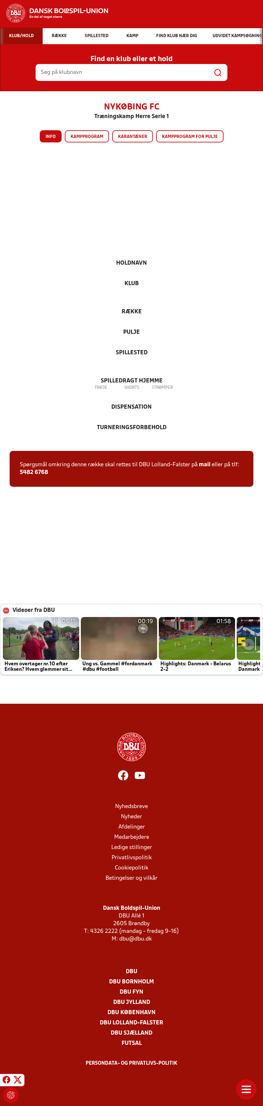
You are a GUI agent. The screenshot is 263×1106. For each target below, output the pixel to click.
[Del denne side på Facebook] (6, 1081)
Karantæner (132, 137)
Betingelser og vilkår (131, 878)
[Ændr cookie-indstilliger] (11, 1095)
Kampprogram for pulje (190, 137)
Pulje (131, 332)
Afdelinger (131, 827)
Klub (131, 283)
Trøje (101, 388)
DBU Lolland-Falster (131, 1023)
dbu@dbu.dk (135, 939)
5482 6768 (34, 472)
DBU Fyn (131, 992)
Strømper (162, 388)
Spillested (132, 353)
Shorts (131, 388)
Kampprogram (87, 137)
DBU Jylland (131, 1002)
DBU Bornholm (131, 982)
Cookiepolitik (131, 868)
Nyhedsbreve (131, 806)
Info (51, 137)
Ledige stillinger (131, 847)
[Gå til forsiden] (54, 13)
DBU (131, 971)
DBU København (131, 1012)
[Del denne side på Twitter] (17, 1081)
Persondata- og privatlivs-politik (131, 1063)
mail (204, 465)
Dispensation (131, 407)
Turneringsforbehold (131, 427)
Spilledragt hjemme (132, 381)
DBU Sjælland (131, 1033)
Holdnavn (131, 263)
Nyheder (131, 817)
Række (132, 312)
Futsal (132, 1043)
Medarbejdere (131, 837)
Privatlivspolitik (132, 858)
